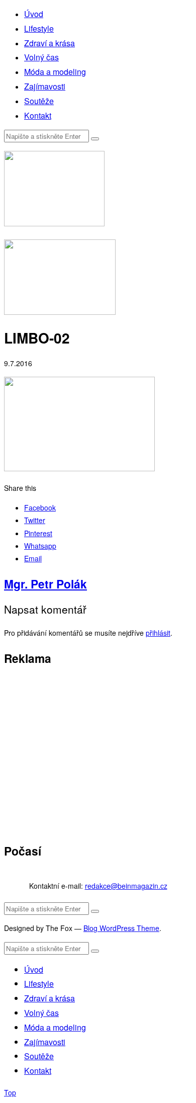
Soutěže (39, 101)
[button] (95, 138)
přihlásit (158, 633)
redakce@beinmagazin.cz (126, 886)
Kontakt (37, 115)
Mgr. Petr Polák (45, 583)
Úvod (33, 14)
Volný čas (41, 57)
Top (10, 1092)
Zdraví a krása (49, 43)
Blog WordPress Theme (121, 928)
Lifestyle (39, 28)
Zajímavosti (44, 86)
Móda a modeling (55, 71)
